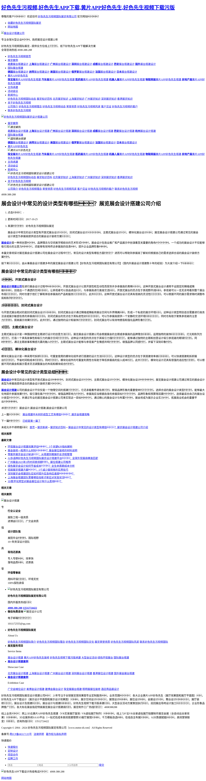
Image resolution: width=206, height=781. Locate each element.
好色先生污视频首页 (19, 56)
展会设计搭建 (9, 390)
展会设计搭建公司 (11, 286)
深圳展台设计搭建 (81, 673)
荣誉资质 (71, 106)
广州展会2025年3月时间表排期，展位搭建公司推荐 (39, 462)
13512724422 (30, 608)
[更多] (14, 494)
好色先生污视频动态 (54, 106)
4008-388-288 (15, 608)
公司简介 (13, 106)
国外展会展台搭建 (124, 673)
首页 (32, 427)
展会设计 (6, 242)
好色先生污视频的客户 (125, 106)
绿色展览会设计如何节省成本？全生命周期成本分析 (41, 466)
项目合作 (13, 754)
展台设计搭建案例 (18, 661)
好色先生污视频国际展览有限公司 (57, 16)
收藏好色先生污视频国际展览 (24, 23)
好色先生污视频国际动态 (22, 98)
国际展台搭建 (15, 68)
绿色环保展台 (105, 657)
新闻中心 (13, 95)
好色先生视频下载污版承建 (65, 657)
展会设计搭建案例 (18, 677)
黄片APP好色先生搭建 (24, 79)
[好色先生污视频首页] (24, 116)
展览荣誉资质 (102, 641)
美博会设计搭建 (35, 689)
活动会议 (13, 91)
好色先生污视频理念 (30, 106)
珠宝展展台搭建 (73, 689)
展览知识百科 (44, 98)
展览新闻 (42, 427)
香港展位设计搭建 (103, 673)
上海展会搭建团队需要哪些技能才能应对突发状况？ (40, 477)
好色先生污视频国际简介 (22, 641)
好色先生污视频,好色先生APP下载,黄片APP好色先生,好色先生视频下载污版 (88, 7)
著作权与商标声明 (56, 734)
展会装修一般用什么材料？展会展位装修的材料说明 (42, 450)
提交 (101, 765)
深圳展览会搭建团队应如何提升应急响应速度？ (41, 473)
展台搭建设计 (18, 64)
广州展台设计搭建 (60, 673)
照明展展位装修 (91, 689)
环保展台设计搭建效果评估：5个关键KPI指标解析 (40, 446)
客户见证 (106, 106)
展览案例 (13, 60)
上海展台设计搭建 (39, 673)
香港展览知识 (125, 98)
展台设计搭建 (18, 131)
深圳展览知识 (109, 98)
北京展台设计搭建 (18, 673)
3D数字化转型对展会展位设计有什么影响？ (35, 481)
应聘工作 (13, 758)
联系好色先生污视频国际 (154, 641)
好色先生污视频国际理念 (51, 641)
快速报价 (13, 747)
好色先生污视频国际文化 (80, 641)
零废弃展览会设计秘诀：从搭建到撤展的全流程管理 (40, 454)
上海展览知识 (76, 98)
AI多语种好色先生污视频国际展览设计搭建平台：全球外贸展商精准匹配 (53, 458)
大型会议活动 (89, 657)
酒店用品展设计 (110, 689)
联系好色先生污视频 (19, 110)
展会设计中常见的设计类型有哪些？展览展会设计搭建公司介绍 (108, 427)
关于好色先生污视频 (19, 102)
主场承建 (13, 87)
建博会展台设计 (54, 689)
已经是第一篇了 (32, 421)
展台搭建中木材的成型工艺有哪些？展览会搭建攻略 (56, 414)
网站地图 (13, 26)
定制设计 (13, 750)
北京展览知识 (60, 98)
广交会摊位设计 (17, 689)
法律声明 (39, 734)
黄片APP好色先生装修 (36, 657)
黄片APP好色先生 (18, 75)
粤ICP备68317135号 (21, 734)
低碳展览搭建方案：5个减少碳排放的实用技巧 (38, 469)
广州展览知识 (92, 98)
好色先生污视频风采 (88, 106)
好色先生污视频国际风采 (125, 641)
